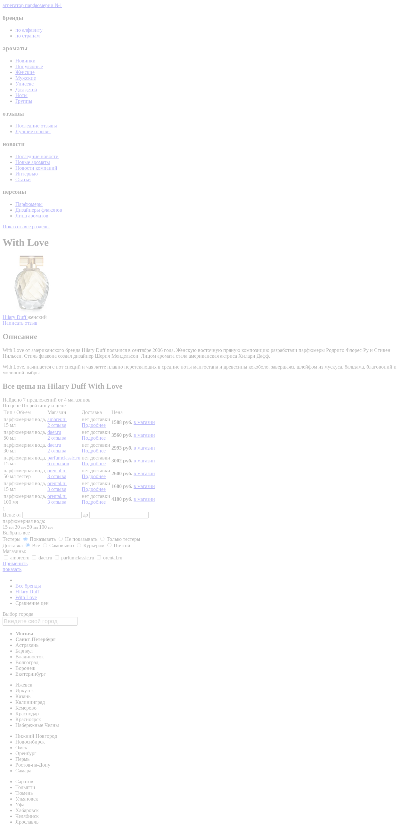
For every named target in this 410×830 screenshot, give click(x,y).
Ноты (21, 95)
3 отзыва (56, 476)
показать (12, 569)
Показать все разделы (26, 226)
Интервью (26, 173)
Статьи (23, 179)
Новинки (25, 60)
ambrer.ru (57, 419)
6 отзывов (58, 463)
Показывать (43, 539)
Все (36, 545)
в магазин (144, 422)
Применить (15, 563)
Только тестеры (122, 539)
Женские (25, 72)
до (86, 514)
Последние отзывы (36, 125)
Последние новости (37, 156)
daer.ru (54, 432)
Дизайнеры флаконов (38, 210)
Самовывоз (61, 545)
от (19, 514)
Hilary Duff (15, 317)
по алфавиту (29, 30)
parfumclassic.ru (63, 457)
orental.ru (57, 470)
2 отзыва (56, 425)
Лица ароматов (31, 215)
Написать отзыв (20, 323)
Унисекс (24, 83)
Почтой (121, 545)
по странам (27, 35)
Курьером (94, 545)
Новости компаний (36, 168)
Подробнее (94, 425)
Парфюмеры (29, 204)
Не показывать (81, 539)
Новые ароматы (32, 162)
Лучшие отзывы (33, 131)
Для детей (26, 89)
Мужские (25, 78)
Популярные (29, 66)
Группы (23, 101)
